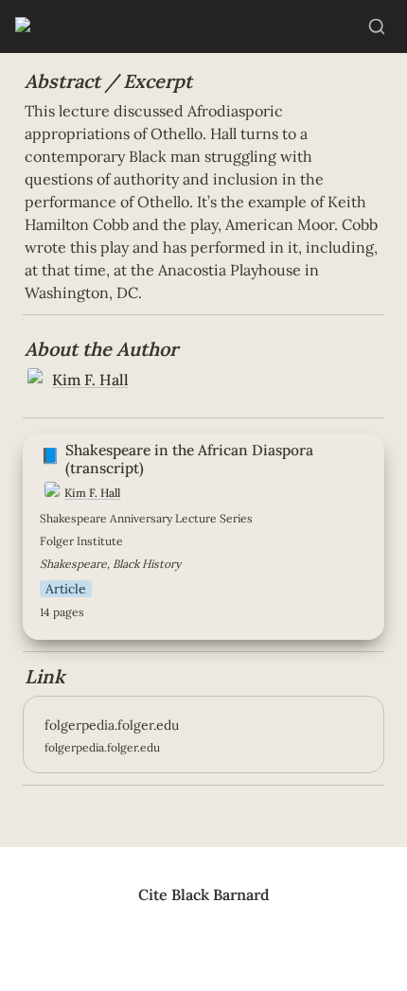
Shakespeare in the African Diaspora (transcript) (193, 443)
